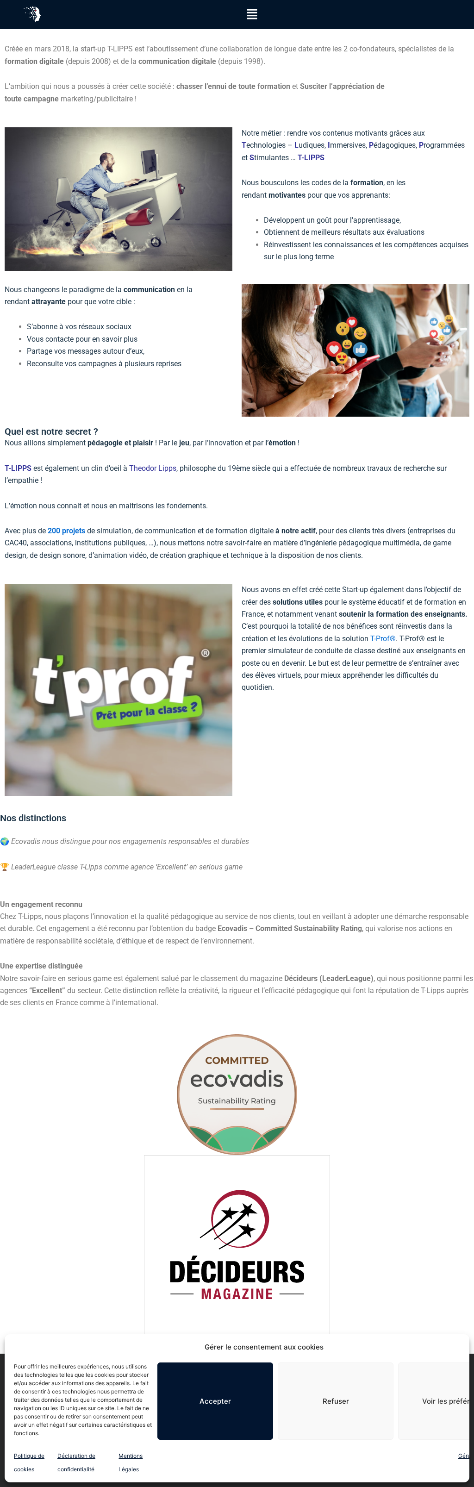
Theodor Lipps (152, 468)
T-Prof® (383, 638)
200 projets (66, 530)
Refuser (336, 1401)
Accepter (215, 1401)
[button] (252, 15)
